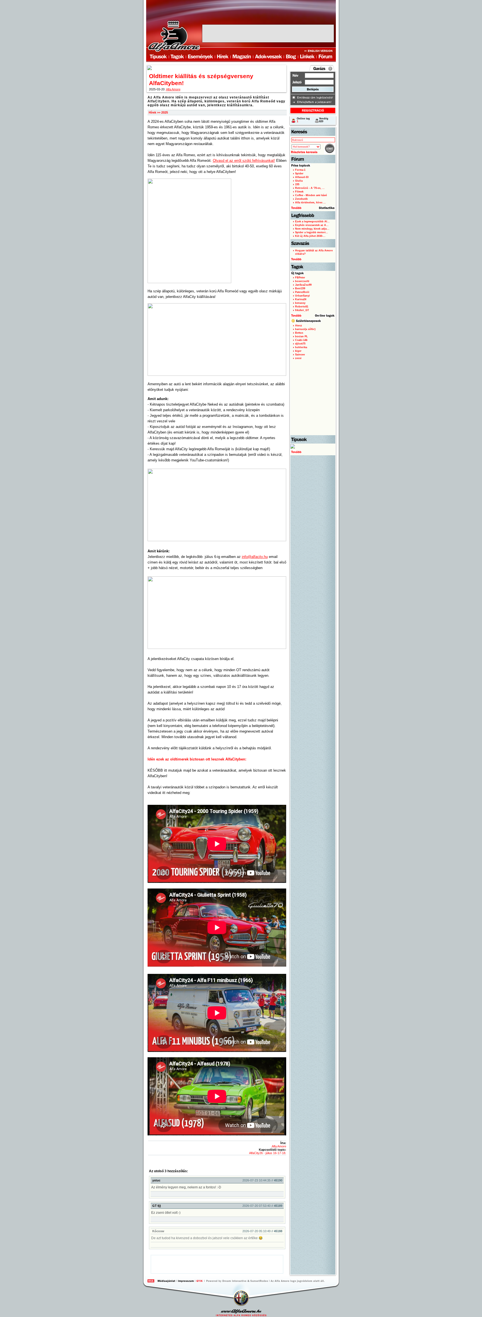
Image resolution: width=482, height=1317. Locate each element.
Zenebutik (301, 199)
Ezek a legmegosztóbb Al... (312, 221)
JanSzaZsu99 (303, 284)
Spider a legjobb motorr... (311, 232)
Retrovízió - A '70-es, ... (310, 188)
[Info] (330, 68)
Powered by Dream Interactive (234, 1281)
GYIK (199, 1281)
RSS (151, 1281)
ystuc (156, 1180)
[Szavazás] (312, 243)
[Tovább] (312, 450)
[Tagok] (177, 57)
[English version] (320, 50)
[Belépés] (313, 89)
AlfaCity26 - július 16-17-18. (267, 1153)
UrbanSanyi (302, 295)
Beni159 (300, 288)
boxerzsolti (302, 281)
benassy (300, 303)
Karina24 (300, 299)
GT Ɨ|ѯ (156, 1205)
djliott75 (300, 343)
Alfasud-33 (302, 177)
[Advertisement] (268, 33)
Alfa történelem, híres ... (310, 202)
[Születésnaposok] (312, 321)
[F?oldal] (173, 36)
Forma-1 (300, 169)
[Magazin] (242, 57)
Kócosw (158, 1231)
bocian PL (301, 336)
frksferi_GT (302, 310)
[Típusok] (312, 439)
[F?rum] (325, 57)
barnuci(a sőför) (305, 329)
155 (297, 184)
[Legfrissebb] (312, 215)
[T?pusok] (156, 57)
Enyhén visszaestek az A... (312, 225)
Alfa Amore (173, 89)
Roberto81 (301, 306)
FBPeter (300, 277)
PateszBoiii (302, 292)
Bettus (299, 332)
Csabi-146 (301, 340)
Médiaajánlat (166, 1281)
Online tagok (324, 316)
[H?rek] (222, 57)
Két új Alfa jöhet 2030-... (310, 236)
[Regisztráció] (312, 110)
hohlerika (301, 347)
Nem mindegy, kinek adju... (312, 228)
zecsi (298, 358)
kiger (298, 351)
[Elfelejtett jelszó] (312, 102)
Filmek (299, 191)
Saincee (300, 354)
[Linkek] (307, 57)
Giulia (299, 180)
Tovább (296, 316)
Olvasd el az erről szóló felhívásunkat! (244, 160)
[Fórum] (312, 159)
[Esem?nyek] (200, 57)
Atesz (298, 325)
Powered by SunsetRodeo (259, 1281)
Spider (299, 173)
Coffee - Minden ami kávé (311, 195)
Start (329, 148)
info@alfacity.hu (255, 557)
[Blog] (291, 57)
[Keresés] (312, 131)
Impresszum (185, 1281)
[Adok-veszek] (268, 57)
